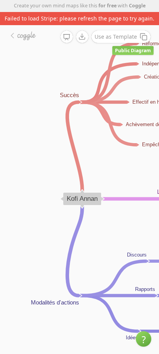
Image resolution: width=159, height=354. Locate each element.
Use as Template (116, 36)
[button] (143, 339)
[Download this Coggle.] (82, 37)
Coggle (137, 5)
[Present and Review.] (67, 37)
